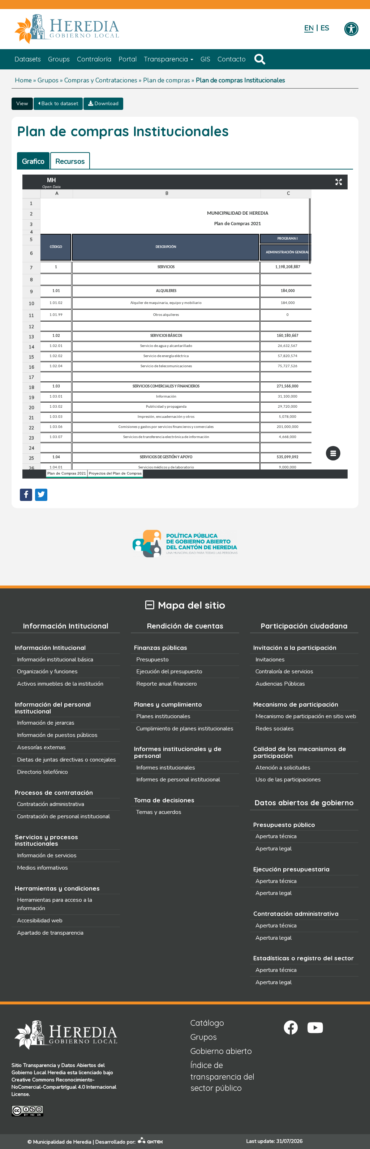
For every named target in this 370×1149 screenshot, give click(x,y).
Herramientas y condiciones (57, 888)
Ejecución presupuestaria (291, 869)
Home (23, 80)
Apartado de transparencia (50, 933)
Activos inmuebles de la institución (60, 684)
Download (106, 103)
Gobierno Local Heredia (39, 1072)
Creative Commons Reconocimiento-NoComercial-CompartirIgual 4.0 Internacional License (64, 1087)
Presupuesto (152, 660)
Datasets (27, 59)
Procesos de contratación (54, 792)
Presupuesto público (284, 824)
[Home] (77, 29)
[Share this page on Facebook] (26, 495)
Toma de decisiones (164, 800)
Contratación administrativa (50, 804)
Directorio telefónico (42, 772)
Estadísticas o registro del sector (303, 958)
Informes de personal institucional (178, 780)
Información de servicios (47, 855)
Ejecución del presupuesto (169, 672)
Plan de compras (166, 80)
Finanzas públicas (160, 647)
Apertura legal (273, 849)
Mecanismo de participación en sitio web (305, 716)
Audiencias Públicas (280, 684)
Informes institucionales (165, 768)
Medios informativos (42, 868)
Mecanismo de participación (295, 704)
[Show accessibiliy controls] (351, 29)
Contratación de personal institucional (63, 816)
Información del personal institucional (53, 707)
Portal (128, 59)
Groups (59, 59)
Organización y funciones (47, 672)
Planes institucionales (163, 716)
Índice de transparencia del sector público (222, 1076)
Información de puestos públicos (57, 735)
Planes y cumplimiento (168, 704)
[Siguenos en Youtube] (315, 1027)
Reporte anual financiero (166, 684)
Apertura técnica (276, 836)
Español (325, 28)
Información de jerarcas (45, 723)
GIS (205, 59)
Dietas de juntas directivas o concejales (66, 760)
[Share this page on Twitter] (41, 495)
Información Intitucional (50, 647)
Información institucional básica (55, 660)
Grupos (48, 80)
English (308, 28)
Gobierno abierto (221, 1051)
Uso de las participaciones (288, 780)
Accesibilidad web (40, 921)
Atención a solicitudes (282, 768)
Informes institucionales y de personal (177, 752)
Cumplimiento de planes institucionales (184, 729)
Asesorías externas (41, 747)
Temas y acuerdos (158, 812)
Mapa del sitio (191, 605)
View (22, 103)
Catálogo (207, 1023)
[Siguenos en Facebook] (291, 1027)
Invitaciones (270, 660)
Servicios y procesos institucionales (46, 840)
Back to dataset (59, 103)
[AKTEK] (150, 1142)
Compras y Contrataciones (100, 80)
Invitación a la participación (294, 647)
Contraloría (94, 59)
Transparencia (167, 59)
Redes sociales (274, 729)
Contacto (232, 59)
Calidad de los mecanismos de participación (299, 752)
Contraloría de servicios (284, 672)
